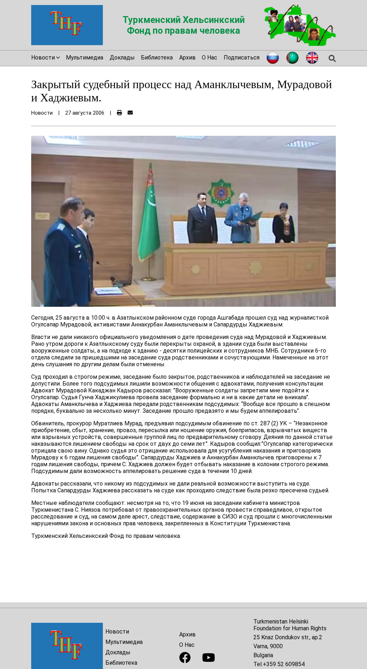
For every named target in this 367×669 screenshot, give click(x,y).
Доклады (122, 57)
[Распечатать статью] (119, 113)
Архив (187, 57)
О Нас (209, 57)
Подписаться (241, 57)
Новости (117, 631)
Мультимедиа (84, 57)
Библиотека (157, 57)
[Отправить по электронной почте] (130, 113)
